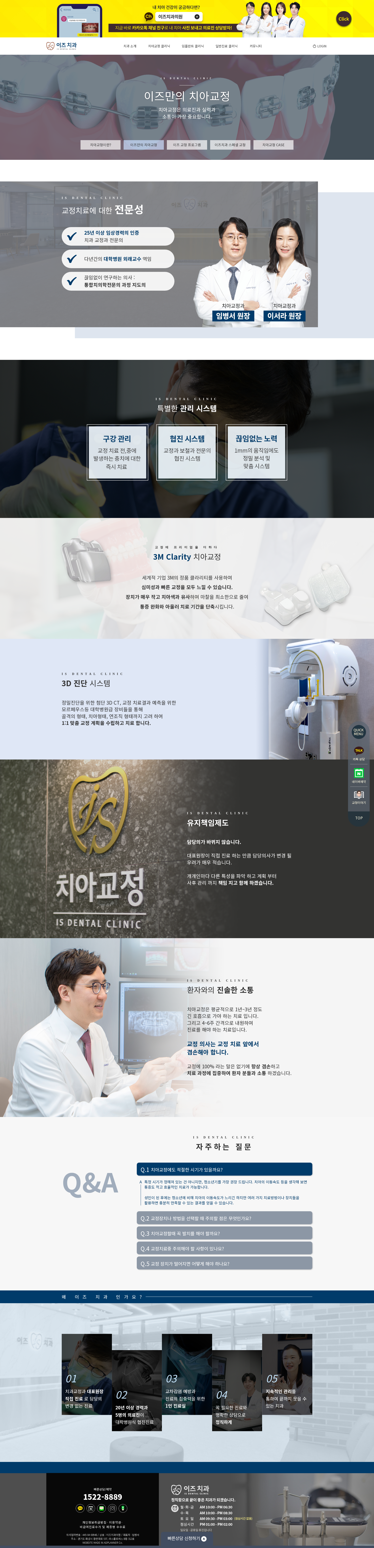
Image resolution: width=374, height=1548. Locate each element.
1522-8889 (102, 1496)
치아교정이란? (100, 144)
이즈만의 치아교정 (143, 144)
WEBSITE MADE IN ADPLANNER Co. (102, 1542)
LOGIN (321, 46)
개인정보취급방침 (94, 1522)
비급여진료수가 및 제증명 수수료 (103, 1527)
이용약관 (115, 1522)
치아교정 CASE (273, 144)
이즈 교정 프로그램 (187, 144)
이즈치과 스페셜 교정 (230, 144)
